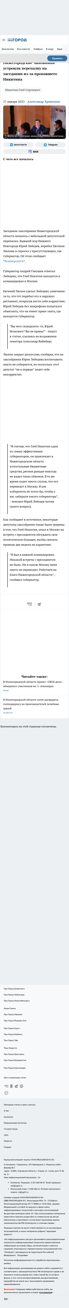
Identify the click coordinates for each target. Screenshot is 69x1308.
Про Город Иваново (13, 1014)
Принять (57, 58)
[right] (65, 49)
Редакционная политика (15, 1123)
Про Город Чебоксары (14, 994)
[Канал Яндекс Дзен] (21, 1086)
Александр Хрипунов (43, 101)
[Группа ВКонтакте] (18, 144)
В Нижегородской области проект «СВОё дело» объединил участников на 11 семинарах (32, 686)
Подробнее (22, 1255)
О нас (6, 1110)
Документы (8, 48)
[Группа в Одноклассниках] (11, 1086)
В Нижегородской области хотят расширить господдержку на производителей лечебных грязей (31, 706)
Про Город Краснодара (14, 1068)
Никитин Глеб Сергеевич (22, 90)
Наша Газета (10, 1008)
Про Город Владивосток (15, 1060)
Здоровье (62, 48)
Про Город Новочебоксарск (17, 1000)
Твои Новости (10, 1048)
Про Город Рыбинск (13, 1034)
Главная (7, 1147)
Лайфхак (38, 48)
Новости (8, 1141)
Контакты (8, 1117)
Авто (6, 1135)
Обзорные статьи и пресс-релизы (20, 1104)
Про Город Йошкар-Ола (15, 1020)
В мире (50, 48)
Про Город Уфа (11, 1040)
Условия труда (10, 1129)
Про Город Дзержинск (14, 988)
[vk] (30, 604)
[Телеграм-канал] (50, 144)
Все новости (23, 48)
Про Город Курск (12, 1028)
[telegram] (40, 604)
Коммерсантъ (14, 261)
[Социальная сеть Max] (34, 151)
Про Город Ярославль (14, 1054)
